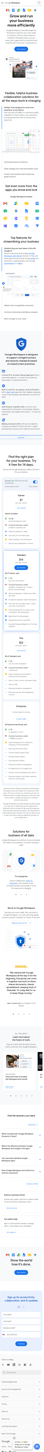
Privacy (4, 1447)
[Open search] (39, 3)
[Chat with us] (37, 1446)
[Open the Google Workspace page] (12, 3)
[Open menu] (2, 2)
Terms (10, 1447)
